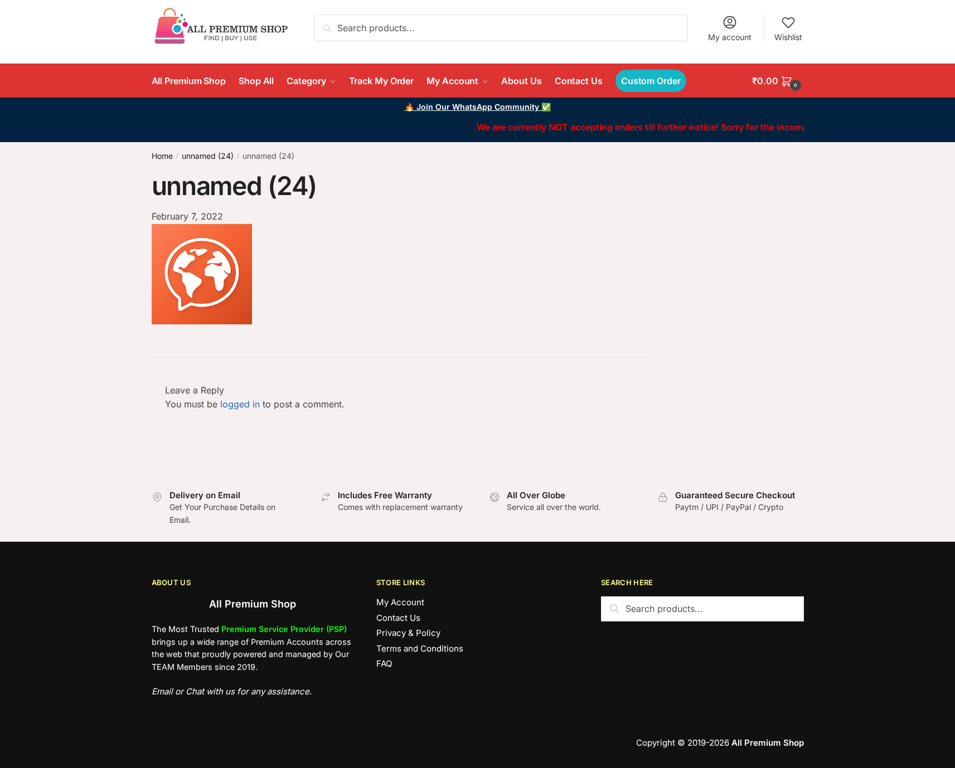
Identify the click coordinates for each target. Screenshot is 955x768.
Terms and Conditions (419, 648)
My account (730, 37)
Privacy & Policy (408, 633)
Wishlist (788, 37)
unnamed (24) (208, 156)
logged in (240, 404)
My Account (400, 602)
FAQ (384, 663)
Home (162, 156)
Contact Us (398, 618)
